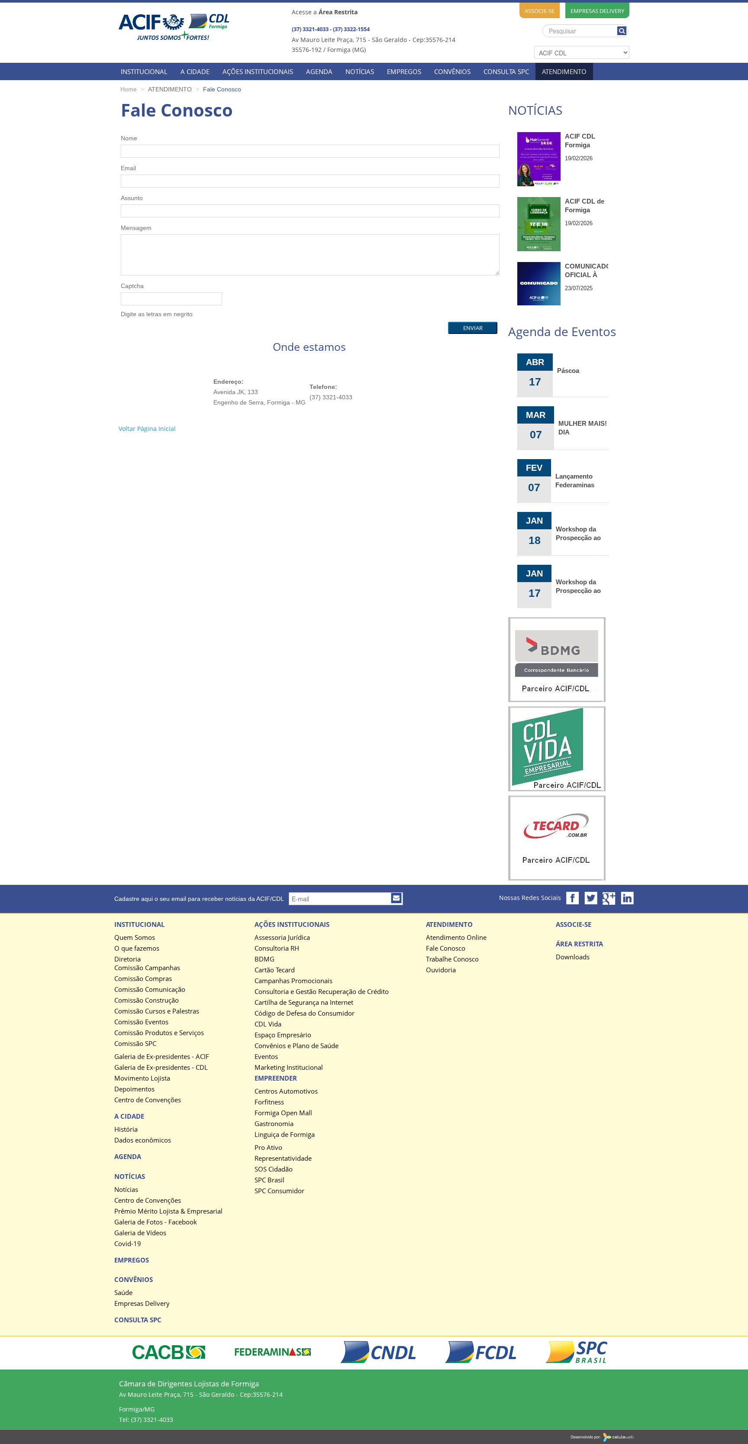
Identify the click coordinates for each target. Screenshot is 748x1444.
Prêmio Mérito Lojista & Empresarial (168, 1211)
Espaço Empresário (283, 1035)
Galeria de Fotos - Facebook (155, 1222)
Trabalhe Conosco (452, 959)
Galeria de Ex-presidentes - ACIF (161, 1056)
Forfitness (269, 1102)
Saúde (123, 1293)
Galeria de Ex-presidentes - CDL (161, 1067)
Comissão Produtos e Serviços (159, 1033)
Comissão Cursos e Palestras (156, 1011)
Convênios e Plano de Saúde (297, 1046)
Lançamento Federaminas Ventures (574, 480)
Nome (129, 138)
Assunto (132, 197)
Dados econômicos (142, 1140)
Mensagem (136, 227)
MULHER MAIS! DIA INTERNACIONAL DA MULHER (583, 427)
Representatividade (283, 1158)
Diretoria (127, 959)
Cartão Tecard (275, 970)
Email (128, 168)
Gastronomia (274, 1124)
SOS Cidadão (274, 1169)
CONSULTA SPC (506, 71)
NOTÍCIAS (359, 71)
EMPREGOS (404, 71)
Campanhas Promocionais (293, 981)
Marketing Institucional (289, 1067)
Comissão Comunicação (149, 989)
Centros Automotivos (286, 1091)
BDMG (264, 959)
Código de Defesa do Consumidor (305, 1013)
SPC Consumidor (279, 1191)
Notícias (126, 1189)
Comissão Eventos (141, 1022)
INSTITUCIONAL (144, 71)
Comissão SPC (135, 1043)
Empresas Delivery (597, 11)
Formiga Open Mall (283, 1113)
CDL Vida (268, 1024)
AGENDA (319, 71)
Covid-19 (127, 1244)
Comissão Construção (146, 1000)
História (126, 1129)
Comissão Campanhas (147, 968)
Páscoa (568, 370)
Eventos (266, 1056)
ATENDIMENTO (564, 71)
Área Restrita (579, 944)
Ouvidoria (441, 970)
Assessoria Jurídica (282, 937)
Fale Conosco (445, 948)
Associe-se (540, 11)
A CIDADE (195, 71)
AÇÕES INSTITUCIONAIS (257, 71)
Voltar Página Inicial (147, 428)
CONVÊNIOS (452, 71)
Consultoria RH (277, 948)
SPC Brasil (269, 1180)
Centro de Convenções (147, 1100)
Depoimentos (134, 1089)
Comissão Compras (143, 979)
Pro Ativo (268, 1147)
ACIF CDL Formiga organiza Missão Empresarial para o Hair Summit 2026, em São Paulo (585, 141)
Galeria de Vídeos (140, 1233)
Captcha (132, 285)
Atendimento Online (456, 937)
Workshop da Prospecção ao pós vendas (578, 533)
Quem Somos (134, 937)
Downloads (573, 957)
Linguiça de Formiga (285, 1134)
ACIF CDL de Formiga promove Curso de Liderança (584, 205)
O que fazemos (136, 948)
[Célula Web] (602, 1436)
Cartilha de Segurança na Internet (304, 1002)
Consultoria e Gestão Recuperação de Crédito (322, 991)
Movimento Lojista (142, 1078)
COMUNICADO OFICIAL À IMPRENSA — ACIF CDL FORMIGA (586, 270)
